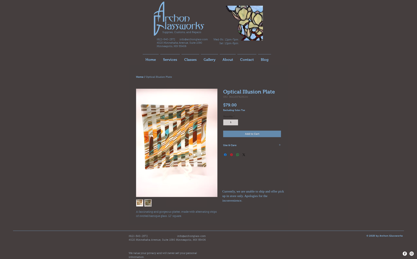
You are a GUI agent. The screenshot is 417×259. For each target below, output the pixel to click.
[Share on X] (244, 155)
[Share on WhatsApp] (238, 155)
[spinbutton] (231, 122)
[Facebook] (405, 254)
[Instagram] (412, 254)
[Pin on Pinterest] (231, 155)
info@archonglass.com (191, 236)
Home (140, 76)
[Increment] (236, 122)
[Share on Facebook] (225, 155)
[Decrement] (226, 122)
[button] (190, 58)
